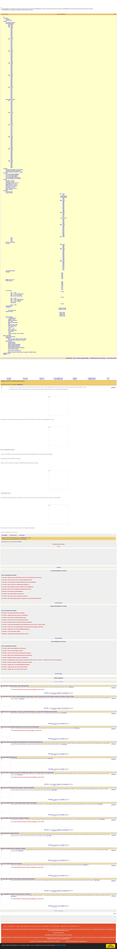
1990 (11, 64)
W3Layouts (62, 941)
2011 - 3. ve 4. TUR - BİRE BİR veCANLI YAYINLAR (16, 295)
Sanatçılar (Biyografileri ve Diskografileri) (14, 169)
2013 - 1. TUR (14, 304)
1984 (11, 56)
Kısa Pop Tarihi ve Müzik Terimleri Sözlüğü (17, 338)
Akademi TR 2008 (62, 309)
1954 (11, 105)
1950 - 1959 (10, 100)
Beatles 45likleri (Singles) (13, 349)
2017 (11, 96)
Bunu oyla (14, 535)
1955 (11, 107)
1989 (11, 62)
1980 (11, 52)
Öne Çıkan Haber (65, 693)
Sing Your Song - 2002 (12, 324)
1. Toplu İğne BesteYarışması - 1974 (12, 319)
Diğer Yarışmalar (10, 316)
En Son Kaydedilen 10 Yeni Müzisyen (13, 178)
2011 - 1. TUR (15, 292)
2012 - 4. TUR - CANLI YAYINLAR (16, 302)
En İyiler (5, 179)
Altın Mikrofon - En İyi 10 (12, 183)
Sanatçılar (5, 168)
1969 (11, 37)
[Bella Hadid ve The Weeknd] (58, 445)
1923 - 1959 (10, 25)
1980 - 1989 (10, 51)
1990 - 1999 (10, 63)
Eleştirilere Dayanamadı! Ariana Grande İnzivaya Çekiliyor (13, 848)
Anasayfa (5, 926)
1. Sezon (62, 291)
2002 (11, 78)
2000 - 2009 (10, 75)
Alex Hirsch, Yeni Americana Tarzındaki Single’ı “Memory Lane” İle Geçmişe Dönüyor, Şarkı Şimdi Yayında (31, 772)
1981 (11, 53)
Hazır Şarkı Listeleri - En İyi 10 (12, 182)
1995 (11, 69)
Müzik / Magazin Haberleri (25, 926)
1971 (11, 41)
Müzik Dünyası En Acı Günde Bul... (81, 358)
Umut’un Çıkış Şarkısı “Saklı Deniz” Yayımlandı (19, 818)
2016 (11, 94)
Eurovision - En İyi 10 (12, 187)
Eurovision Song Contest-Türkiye (10, 192)
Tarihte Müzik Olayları (10, 336)
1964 (11, 32)
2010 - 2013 (62, 236)
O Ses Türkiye (9, 290)
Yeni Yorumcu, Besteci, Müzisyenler (14, 170)
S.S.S (108, 379)
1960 (11, 27)
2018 (11, 97)
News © (115, 913)
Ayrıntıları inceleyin (61, 945)
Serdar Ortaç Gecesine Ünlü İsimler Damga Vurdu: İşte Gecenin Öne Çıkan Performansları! (20, 726)
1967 (11, 35)
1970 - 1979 (10, 38)
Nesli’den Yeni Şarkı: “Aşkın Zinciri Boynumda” (19, 685)
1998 (11, 73)
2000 (11, 76)
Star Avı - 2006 (11, 329)
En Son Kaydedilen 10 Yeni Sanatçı (13, 177)
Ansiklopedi (10, 337)
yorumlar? (59, 693)
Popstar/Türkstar (10, 311)
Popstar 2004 (62, 313)
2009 (11, 86)
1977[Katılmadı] (63, 197)
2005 (11, 81)
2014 (11, 92)
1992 (11, 66)
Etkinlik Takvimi (6, 353)
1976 (11, 46)
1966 (11, 34)
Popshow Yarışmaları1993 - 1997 (12, 321)
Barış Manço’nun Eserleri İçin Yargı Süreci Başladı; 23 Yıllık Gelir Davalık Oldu (17, 787)
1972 (11, 42)
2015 (11, 93)
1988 (11, 60)
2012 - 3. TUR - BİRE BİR (16, 300)
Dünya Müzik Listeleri (10, 99)
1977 (11, 47)
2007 (11, 83)
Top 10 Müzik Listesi (58, 379)
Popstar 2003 (62, 312)
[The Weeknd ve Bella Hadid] (58, 489)
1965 (11, 33)
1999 (11, 74)
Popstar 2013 (62, 314)
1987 (11, 59)
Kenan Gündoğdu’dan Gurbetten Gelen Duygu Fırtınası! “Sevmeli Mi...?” (16, 894)
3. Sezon (62, 303)
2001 (11, 77)
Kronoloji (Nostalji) (10, 23)
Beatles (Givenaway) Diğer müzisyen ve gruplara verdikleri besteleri (22, 352)
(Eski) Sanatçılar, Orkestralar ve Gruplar (14, 171)
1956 (11, 108)
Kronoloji (33, 926)
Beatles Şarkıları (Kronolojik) (14, 344)
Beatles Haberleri (11, 342)
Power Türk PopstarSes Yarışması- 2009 (12, 331)
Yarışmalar (5, 190)
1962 (11, 30)
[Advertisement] (58, 368)
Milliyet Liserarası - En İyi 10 (12, 185)
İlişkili (5, 535)
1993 (11, 67)
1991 (11, 65)
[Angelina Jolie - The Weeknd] (58, 415)
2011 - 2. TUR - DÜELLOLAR (17, 293)
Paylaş (23, 535)
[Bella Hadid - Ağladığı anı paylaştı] (58, 523)
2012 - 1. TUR (14, 298)
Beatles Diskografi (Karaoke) (14, 346)
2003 (11, 79)
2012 (11, 90)
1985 (11, 57)
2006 (11, 82)
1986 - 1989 (62, 244)
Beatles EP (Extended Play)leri (14, 350)
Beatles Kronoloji (11, 343)
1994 (11, 68)
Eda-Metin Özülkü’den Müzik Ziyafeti (9, 757)
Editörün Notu (9, 20)
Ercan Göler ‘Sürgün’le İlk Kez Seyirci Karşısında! (11, 863)
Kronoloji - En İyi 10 (12, 180)
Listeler (4, 21)
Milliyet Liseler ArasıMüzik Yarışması (10, 280)
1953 (11, 104)
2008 (11, 85)
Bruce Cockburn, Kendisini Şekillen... (64, 358)
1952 (11, 103)
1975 (11, 45)
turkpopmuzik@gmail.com (58, 932)
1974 (11, 44)
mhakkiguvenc (20, 384)
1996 (11, 70)
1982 (11, 54)
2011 (11, 89)
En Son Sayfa (61, 681)
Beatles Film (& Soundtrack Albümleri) (16, 347)
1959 (11, 111)
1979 (11, 49)
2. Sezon (62, 297)
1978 (11, 48)
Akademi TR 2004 (62, 308)
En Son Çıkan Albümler (45, 926)
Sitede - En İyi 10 (12, 189)
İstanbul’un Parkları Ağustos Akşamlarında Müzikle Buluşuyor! (22, 878)
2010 (11, 88)
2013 (11, 91)
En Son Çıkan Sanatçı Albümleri (13, 174)
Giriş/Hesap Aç (24, 537)
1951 (11, 102)
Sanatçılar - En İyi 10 (12, 181)
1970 (11, 40)
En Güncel (5, 173)
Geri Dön (9, 379)
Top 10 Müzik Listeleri (10, 22)
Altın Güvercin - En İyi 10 (12, 186)
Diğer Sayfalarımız (7, 335)
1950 (11, 101)
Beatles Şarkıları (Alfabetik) (14, 345)
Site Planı (8, 19)
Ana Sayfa (5, 18)
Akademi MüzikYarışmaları (9, 306)
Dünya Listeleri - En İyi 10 (12, 188)
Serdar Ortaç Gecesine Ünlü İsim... (97, 358)
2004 (11, 80)
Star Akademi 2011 (12, 310)
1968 (11, 36)
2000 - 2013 (62, 260)
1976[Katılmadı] (63, 196)
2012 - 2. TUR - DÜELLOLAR (17, 299)
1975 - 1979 (62, 193)
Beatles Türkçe (10, 341)
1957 (11, 109)
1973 (11, 43)
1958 (11, 110)
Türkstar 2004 (62, 315)
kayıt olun (19, 541)
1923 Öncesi (10, 24)
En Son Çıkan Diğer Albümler (13, 175)
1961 (11, 29)
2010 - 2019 (10, 87)
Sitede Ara (42, 379)
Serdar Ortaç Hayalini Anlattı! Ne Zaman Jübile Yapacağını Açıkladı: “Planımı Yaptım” (19, 802)
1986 (11, 58)
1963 (11, 31)
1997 (11, 71)
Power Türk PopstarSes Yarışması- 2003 (12, 326)
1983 (11, 55)
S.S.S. (80, 926)
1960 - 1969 (10, 26)
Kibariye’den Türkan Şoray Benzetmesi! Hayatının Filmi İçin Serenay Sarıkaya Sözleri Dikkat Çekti (21, 742)
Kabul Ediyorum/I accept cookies (110, 946)
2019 (11, 98)
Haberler (5, 354)
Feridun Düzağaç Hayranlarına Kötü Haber (10, 833)
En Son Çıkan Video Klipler (13, 176)
